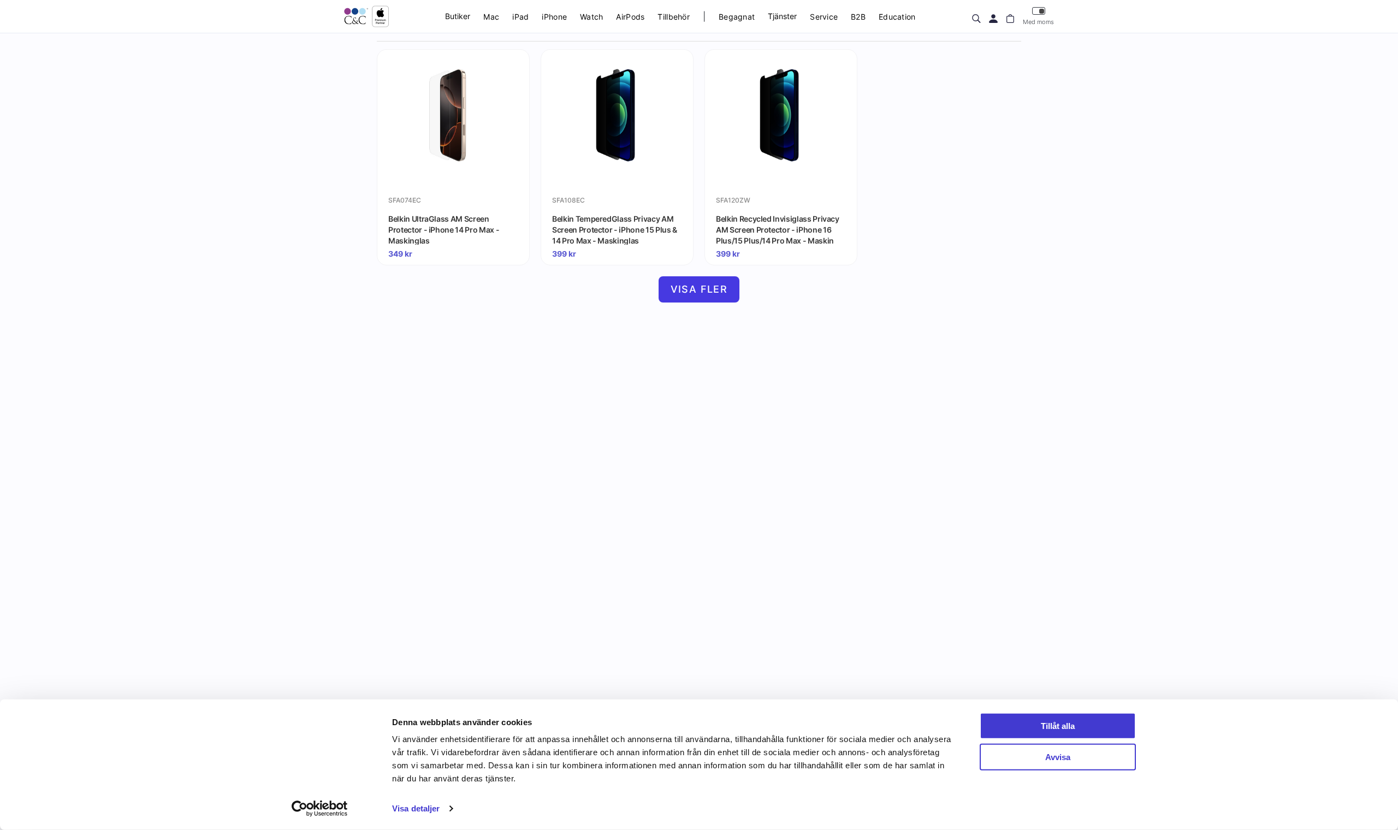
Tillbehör (673, 16)
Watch (591, 16)
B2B (858, 16)
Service (824, 16)
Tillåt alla (1058, 726)
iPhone (554, 16)
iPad (520, 16)
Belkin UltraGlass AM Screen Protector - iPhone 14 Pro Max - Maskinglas (443, 229)
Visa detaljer (416, 808)
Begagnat (737, 16)
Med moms (1038, 22)
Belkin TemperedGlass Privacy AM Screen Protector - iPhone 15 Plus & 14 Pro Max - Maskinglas (614, 229)
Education (897, 16)
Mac (491, 16)
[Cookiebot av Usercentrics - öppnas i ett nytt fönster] (320, 809)
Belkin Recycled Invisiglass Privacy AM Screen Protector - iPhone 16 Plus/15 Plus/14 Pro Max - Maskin (777, 229)
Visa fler (699, 289)
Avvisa (1057, 756)
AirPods (630, 16)
